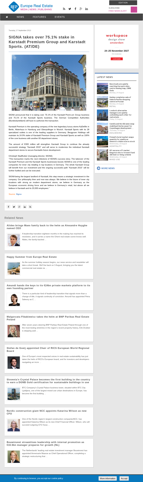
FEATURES (39, 17)
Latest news (105, 77)
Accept (124, 478)
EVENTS (60, 17)
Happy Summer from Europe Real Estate (32, 257)
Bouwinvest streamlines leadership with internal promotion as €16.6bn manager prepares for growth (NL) (45, 443)
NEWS (20, 17)
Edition (123, 3)
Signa (19, 194)
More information (107, 478)
